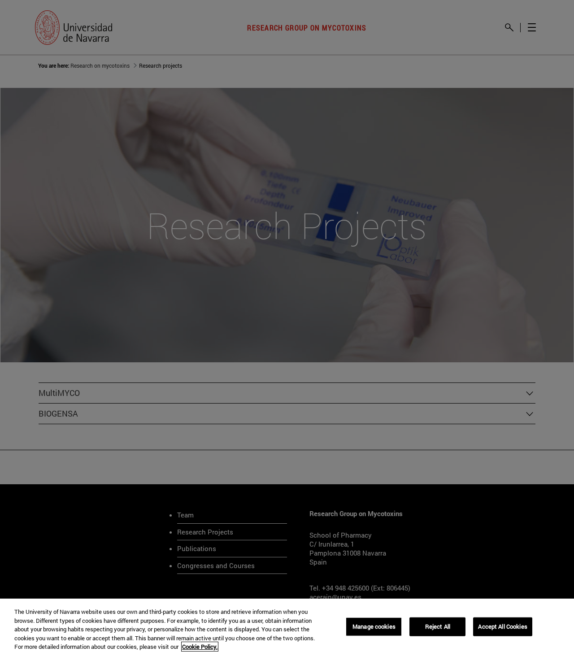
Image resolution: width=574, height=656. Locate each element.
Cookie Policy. (199, 647)
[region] (287, 627)
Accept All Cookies (502, 626)
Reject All (437, 626)
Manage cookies (374, 626)
